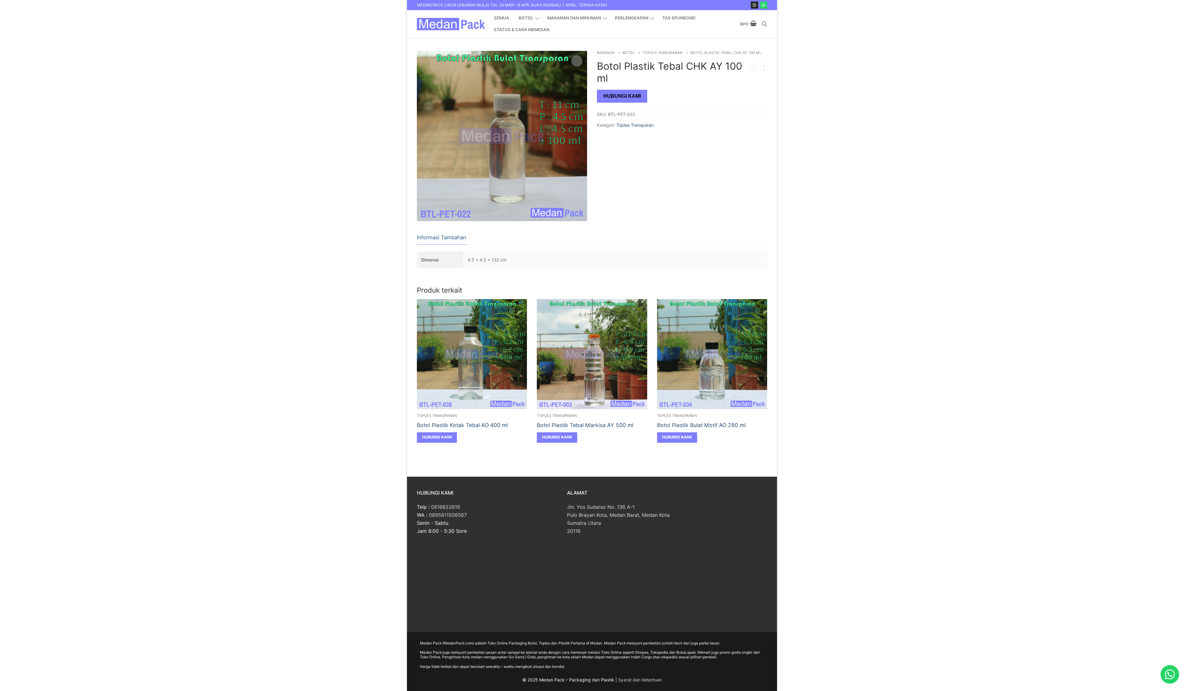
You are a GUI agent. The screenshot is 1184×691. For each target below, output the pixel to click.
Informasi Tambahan (441, 237)
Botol (629, 53)
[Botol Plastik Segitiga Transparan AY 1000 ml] (753, 68)
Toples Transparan (663, 53)
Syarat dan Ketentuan (640, 679)
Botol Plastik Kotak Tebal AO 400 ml (462, 425)
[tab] (441, 238)
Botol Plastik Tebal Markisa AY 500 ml (585, 425)
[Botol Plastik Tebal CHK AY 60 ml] (764, 68)
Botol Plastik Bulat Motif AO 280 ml (701, 425)
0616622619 (445, 507)
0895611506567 (448, 515)
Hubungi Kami (622, 96)
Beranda (606, 53)
